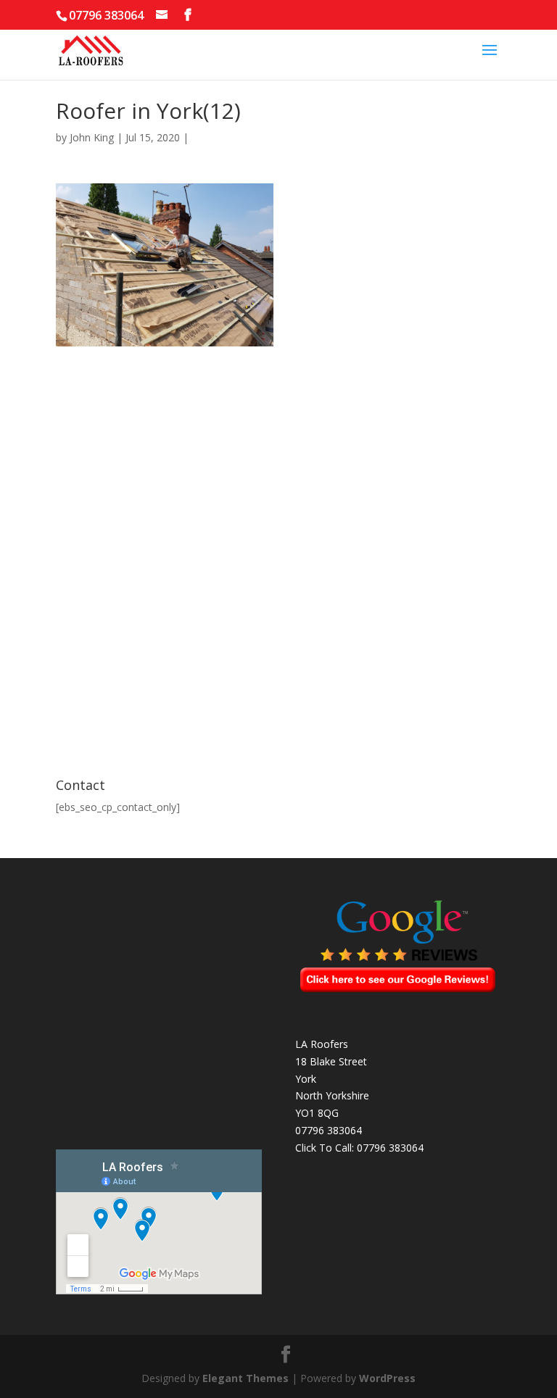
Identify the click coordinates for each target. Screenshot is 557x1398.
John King (92, 137)
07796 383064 (390, 1147)
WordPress (387, 1378)
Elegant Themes (245, 1378)
